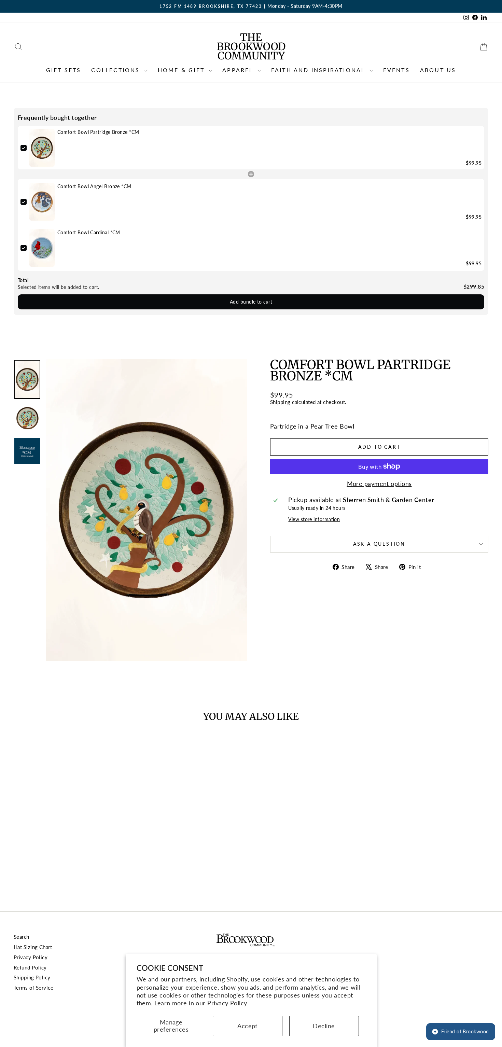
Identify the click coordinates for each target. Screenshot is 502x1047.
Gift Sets (63, 70)
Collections (116, 70)
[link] (42, 147)
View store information (314, 519)
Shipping (280, 402)
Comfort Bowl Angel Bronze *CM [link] (94, 186)
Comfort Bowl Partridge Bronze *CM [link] (98, 132)
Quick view (70, 843)
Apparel (239, 70)
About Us (438, 70)
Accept (247, 1026)
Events (396, 70)
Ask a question (379, 544)
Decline (324, 1026)
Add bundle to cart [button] (251, 302)
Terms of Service (33, 988)
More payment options (379, 483)
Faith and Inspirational (319, 70)
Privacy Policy (227, 1003)
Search (21, 937)
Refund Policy (30, 967)
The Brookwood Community (251, 46)
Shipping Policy (32, 977)
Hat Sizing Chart (33, 947)
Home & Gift (182, 70)
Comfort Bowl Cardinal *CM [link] (88, 232)
